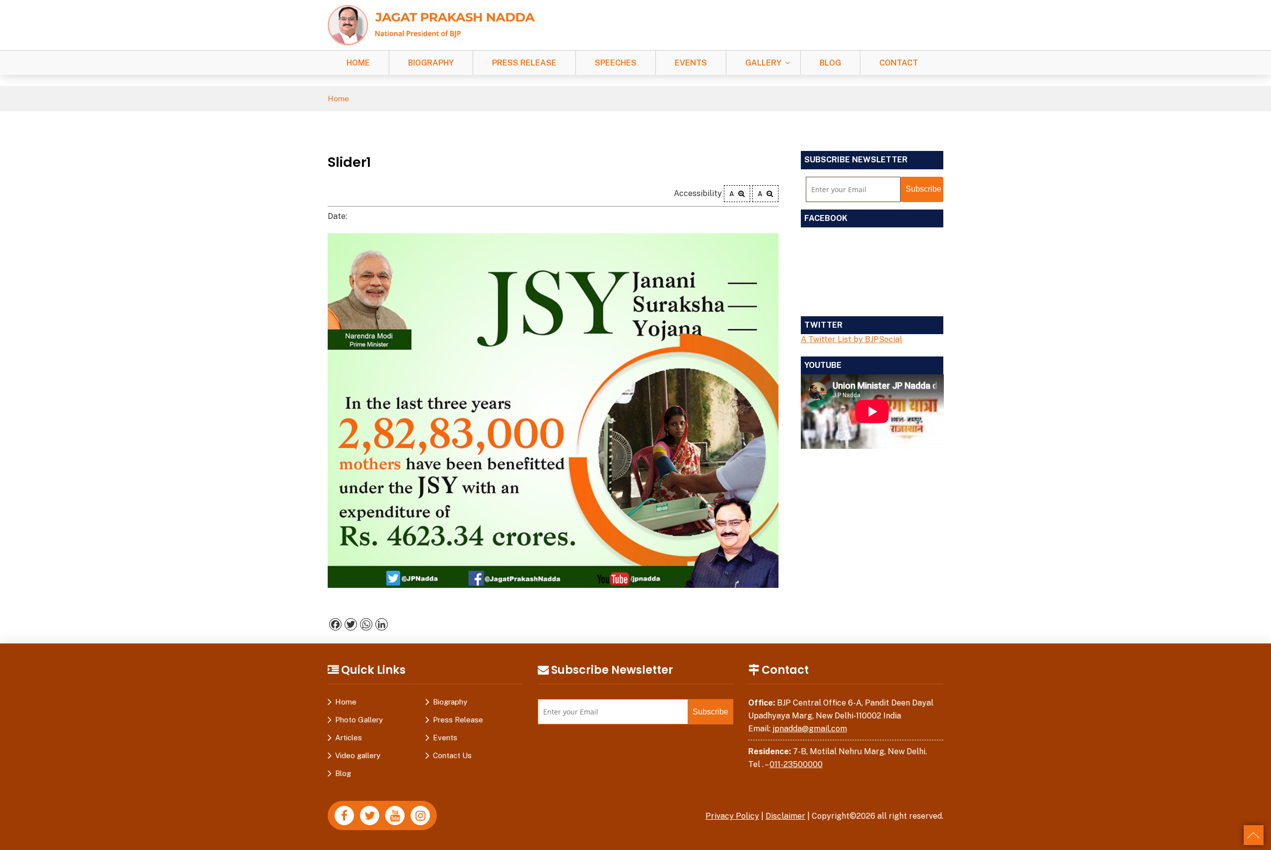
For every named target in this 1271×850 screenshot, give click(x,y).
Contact (898, 63)
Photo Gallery (359, 719)
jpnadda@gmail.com (810, 728)
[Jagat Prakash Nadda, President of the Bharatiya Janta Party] (431, 24)
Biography (431, 63)
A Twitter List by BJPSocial (851, 339)
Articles (348, 737)
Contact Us (452, 755)
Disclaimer (785, 816)
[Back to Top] (1254, 835)
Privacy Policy (732, 816)
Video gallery (357, 755)
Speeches (615, 63)
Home (358, 63)
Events (691, 63)
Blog (830, 63)
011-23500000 (796, 764)
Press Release (524, 63)
